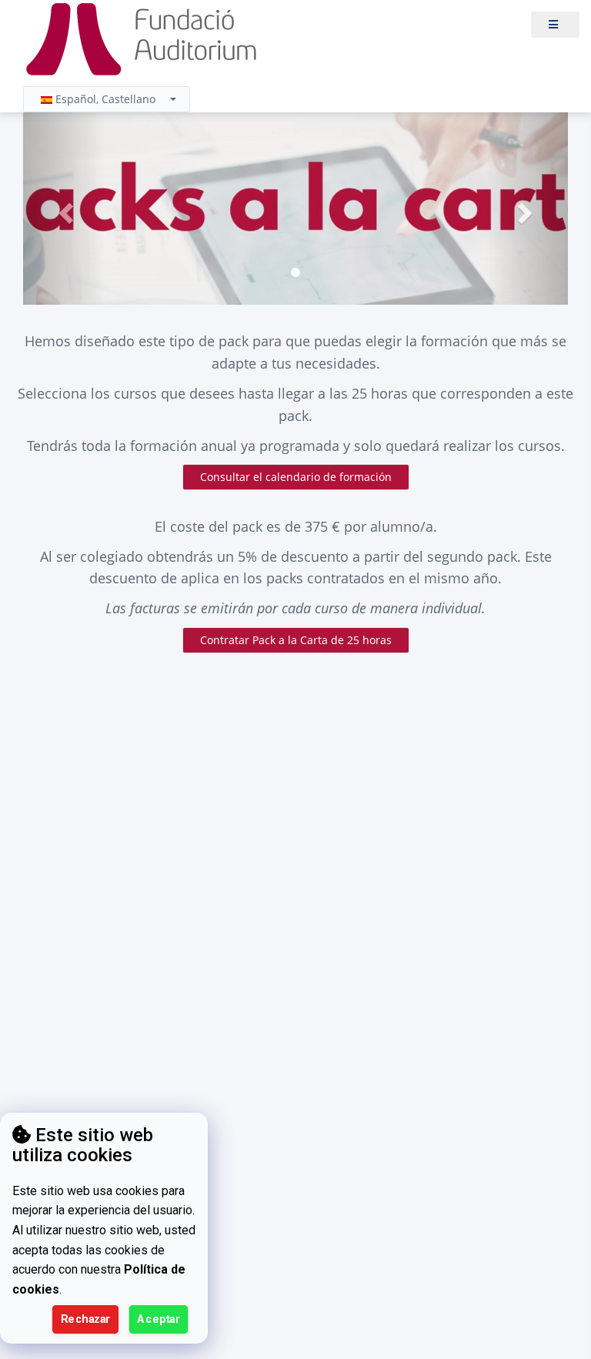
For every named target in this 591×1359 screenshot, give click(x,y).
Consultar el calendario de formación (296, 476)
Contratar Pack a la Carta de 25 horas (296, 640)
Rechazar (86, 1319)
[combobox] (106, 99)
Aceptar (158, 1319)
